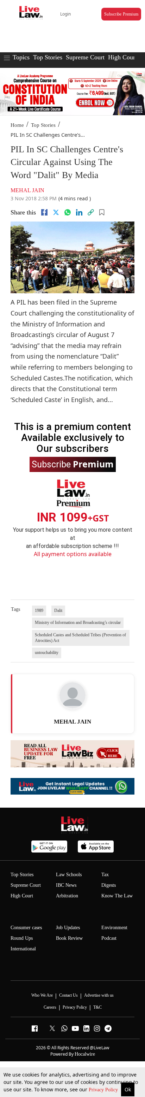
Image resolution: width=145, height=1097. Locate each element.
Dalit (58, 610)
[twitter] (56, 212)
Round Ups (22, 938)
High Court (22, 895)
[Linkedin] (79, 212)
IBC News (66, 885)
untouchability (46, 652)
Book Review (69, 938)
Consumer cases (26, 927)
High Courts (123, 57)
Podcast (108, 938)
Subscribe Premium (121, 14)
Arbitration (67, 895)
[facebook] (44, 212)
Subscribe (73, 464)
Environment (114, 927)
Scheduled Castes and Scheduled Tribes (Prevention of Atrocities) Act (80, 637)
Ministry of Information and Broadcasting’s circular (78, 622)
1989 (39, 610)
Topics (21, 57)
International (23, 948)
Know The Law (117, 895)
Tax (105, 874)
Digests (108, 885)
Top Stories (47, 57)
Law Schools (69, 874)
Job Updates (68, 927)
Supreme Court (85, 57)
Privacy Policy (104, 1089)
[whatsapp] (67, 212)
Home (17, 125)
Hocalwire (85, 1054)
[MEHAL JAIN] (72, 695)
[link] (91, 212)
